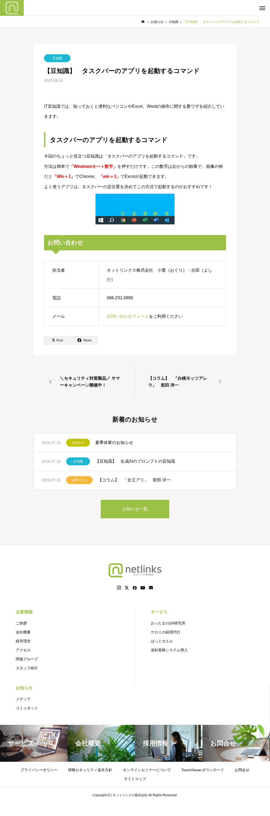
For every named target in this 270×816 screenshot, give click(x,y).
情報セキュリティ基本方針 (90, 770)
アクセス (23, 650)
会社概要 (23, 632)
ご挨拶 (21, 623)
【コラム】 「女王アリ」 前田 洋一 (134, 480)
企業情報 (24, 612)
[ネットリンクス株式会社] (12, 8)
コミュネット (27, 708)
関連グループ (27, 659)
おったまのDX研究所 (168, 623)
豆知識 (57, 58)
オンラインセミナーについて (147, 770)
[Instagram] (119, 587)
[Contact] (151, 587)
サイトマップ (135, 779)
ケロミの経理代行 (165, 632)
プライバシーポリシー (39, 770)
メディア (23, 699)
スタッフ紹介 (27, 668)
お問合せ (242, 770)
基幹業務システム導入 (169, 650)
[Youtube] (143, 587)
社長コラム (79, 480)
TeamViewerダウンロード (202, 770)
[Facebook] (135, 587)
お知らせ (78, 442)
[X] (127, 587)
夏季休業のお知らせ (114, 442)
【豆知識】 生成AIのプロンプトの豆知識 (135, 461)
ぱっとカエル (162, 641)
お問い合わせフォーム (128, 316)
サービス (159, 612)
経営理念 (23, 641)
